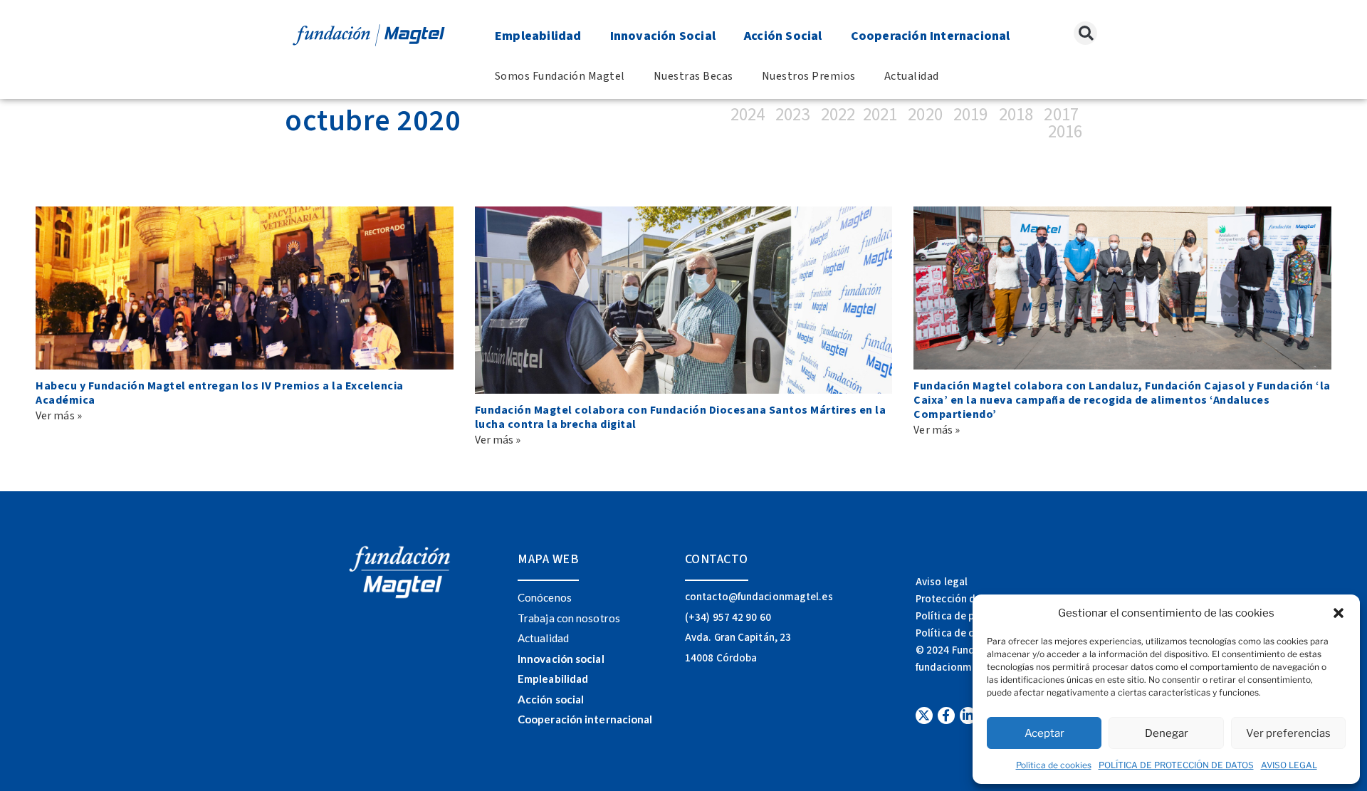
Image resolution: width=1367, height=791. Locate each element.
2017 (1061, 114)
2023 (794, 114)
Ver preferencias (1288, 733)
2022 (838, 114)
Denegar (1166, 733)
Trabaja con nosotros (569, 618)
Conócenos (545, 597)
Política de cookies (1053, 765)
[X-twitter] (924, 715)
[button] (1338, 613)
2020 (925, 114)
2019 (970, 114)
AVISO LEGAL (1289, 765)
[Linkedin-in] (968, 715)
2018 (1016, 114)
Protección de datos (964, 599)
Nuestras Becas (693, 76)
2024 (751, 114)
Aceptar (1044, 733)
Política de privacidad (967, 616)
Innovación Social (663, 36)
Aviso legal (942, 582)
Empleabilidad (538, 36)
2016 (1065, 132)
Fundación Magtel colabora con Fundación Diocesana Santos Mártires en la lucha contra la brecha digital (680, 417)
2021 (880, 114)
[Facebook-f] (946, 715)
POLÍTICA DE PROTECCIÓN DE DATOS (1176, 765)
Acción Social (783, 36)
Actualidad (911, 76)
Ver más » (59, 416)
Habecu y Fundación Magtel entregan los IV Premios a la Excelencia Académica (220, 393)
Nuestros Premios (809, 76)
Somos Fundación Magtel (560, 76)
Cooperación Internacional (930, 36)
